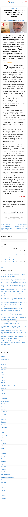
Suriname (3, 482)
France (2, 432)
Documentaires (5, 401)
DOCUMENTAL (21, 511)
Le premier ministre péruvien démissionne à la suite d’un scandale (21, 226)
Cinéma (3, 380)
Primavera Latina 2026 (14, 512)
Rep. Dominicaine (5, 474)
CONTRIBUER (22, 512)
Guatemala (4, 435)
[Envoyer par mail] (14, 218)
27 (13, 261)
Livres (16, 8)
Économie (3, 406)
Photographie (4, 466)
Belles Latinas (4, 370)
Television (3, 485)
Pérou (2, 464)
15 (21, 257)
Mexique (3, 448)
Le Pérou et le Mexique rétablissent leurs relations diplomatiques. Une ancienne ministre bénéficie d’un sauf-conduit (14, 342)
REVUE (9, 511)
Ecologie (3, 404)
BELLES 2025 (5, 512)
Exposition (3, 430)
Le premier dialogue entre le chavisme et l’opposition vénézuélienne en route (11, 322)
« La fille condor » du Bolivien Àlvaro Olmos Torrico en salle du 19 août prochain (14, 318)
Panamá (3, 459)
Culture (12, 8)
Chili (2, 377)
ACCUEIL (5, 511)
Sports (2, 480)
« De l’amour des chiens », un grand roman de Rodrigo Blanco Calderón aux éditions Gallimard (6, 226)
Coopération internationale (8, 385)
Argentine (3, 364)
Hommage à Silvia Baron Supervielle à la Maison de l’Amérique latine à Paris (13, 275)
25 (5, 261)
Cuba (2, 390)
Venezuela (3, 498)
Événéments (4, 427)
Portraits (3, 472)
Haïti (2, 438)
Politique (3, 469)
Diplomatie (4, 398)
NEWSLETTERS (14, 511)
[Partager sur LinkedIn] (19, 218)
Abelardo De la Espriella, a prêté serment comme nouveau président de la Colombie (13, 337)
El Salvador (4, 411)
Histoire (3, 440)
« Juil (2, 267)
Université (3, 493)
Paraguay (3, 461)
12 (9, 257)
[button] (23, 2)
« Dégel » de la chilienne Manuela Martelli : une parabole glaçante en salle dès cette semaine (13, 286)
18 (5, 259)
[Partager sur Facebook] (9, 218)
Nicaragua (3, 453)
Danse (2, 396)
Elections (3, 414)
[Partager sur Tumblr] (21, 218)
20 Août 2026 (14, 513)
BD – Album (4, 367)
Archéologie (4, 362)
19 (9, 259)
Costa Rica (3, 388)
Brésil (2, 375)
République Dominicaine (7, 477)
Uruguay (3, 495)
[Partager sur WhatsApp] (7, 218)
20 (13, 259)
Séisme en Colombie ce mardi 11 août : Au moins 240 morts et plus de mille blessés (13, 327)
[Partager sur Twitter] (11, 218)
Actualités (3, 356)
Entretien (3, 419)
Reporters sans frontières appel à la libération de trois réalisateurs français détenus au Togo (13, 290)
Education (3, 409)
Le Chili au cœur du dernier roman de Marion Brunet (12, 294)
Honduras (3, 443)
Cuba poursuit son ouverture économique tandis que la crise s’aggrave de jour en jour (13, 348)
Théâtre (3, 487)
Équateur (3, 422)
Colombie (3, 383)
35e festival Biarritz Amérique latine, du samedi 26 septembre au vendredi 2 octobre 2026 (14, 303)
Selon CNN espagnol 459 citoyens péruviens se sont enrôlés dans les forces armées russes (13, 299)
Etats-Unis (3, 425)
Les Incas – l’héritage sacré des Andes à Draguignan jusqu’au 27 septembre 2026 (11, 314)
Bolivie (2, 372)
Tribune (3, 490)
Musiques (3, 451)
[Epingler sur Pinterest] (16, 218)
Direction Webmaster (19, 20)
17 (1, 259)
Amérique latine (5, 359)
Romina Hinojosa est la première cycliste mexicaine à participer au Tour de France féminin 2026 (13, 332)
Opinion (3, 456)
